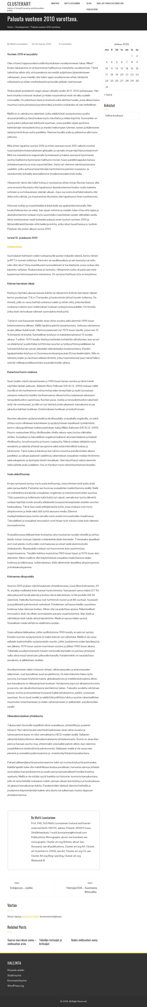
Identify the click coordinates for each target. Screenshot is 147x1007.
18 (112, 74)
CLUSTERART (19, 3)
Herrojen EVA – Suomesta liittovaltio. (81, 888)
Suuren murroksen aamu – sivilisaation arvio (21, 942)
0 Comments (65, 43)
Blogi (89, 3)
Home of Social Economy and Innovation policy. (25, 9)
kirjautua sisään (30, 916)
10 (106, 68)
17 (106, 74)
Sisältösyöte (14, 975)
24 (106, 80)
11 (112, 68)
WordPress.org (15, 985)
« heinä (108, 94)
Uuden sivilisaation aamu (84, 940)
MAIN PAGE (55, 3)
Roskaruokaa (14, 246)
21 (127, 74)
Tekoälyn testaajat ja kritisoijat (50, 942)
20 (121, 74)
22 (132, 74)
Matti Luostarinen (72, 3)
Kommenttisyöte (17, 980)
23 (137, 74)
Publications (92, 9)
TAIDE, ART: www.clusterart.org (110, 3)
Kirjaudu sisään (15, 970)
